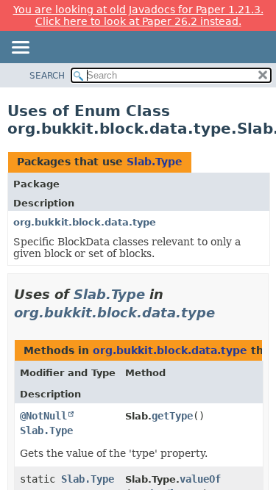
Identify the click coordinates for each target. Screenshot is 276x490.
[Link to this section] (225, 312)
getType (172, 416)
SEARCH (47, 76)
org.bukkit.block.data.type (84, 222)
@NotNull (43, 416)
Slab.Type (155, 161)
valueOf (200, 479)
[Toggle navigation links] (19, 48)
